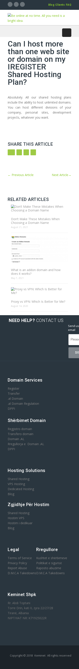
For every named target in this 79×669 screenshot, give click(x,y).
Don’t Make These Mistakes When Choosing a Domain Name (35, 221)
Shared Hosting (18, 479)
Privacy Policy (17, 563)
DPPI (11, 408)
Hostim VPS (16, 518)
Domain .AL (16, 439)
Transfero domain (20, 434)
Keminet (39, 655)
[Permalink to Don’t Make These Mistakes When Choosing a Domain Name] (39, 208)
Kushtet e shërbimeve (51, 558)
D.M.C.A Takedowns (22, 573)
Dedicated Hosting (21, 489)
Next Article (61, 175)
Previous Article (21, 175)
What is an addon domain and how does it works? (36, 271)
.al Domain (15, 398)
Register (13, 388)
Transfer (14, 393)
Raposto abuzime (49, 568)
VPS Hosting (16, 484)
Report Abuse (17, 568)
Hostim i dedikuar (20, 523)
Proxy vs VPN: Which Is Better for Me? (38, 301)
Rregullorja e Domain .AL (26, 444)
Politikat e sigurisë (49, 563)
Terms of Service (20, 558)
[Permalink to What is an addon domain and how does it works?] (39, 249)
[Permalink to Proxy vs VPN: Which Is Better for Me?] (39, 291)
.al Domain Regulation (23, 403)
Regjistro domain (20, 429)
